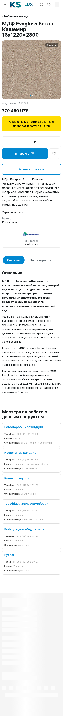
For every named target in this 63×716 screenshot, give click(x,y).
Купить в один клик (31, 169)
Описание (13, 260)
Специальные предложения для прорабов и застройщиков (31, 124)
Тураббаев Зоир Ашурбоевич (27, 503)
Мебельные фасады (16, 16)
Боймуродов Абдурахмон (24, 529)
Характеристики (41, 260)
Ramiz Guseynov (16, 478)
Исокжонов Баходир (20, 453)
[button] (30, 95)
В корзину (22, 153)
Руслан (9, 555)
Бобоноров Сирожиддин (23, 427)
